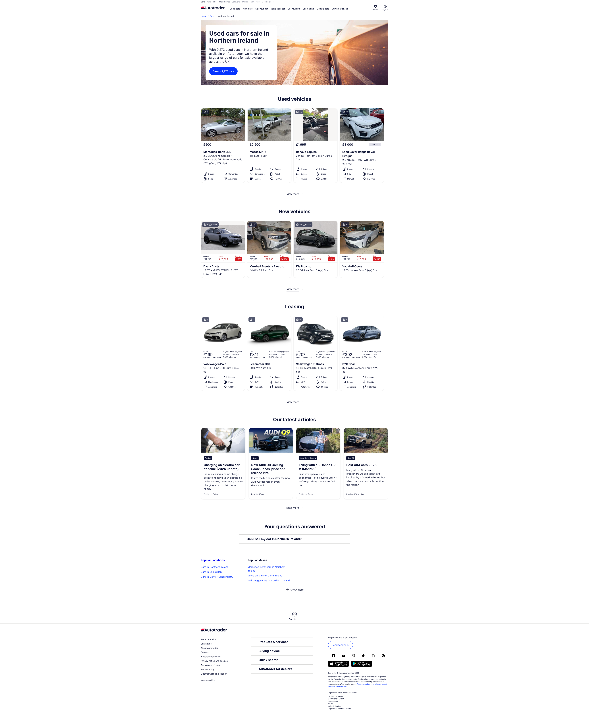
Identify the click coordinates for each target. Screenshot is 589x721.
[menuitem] (235, 9)
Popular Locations (213, 560)
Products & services (273, 642)
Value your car (278, 8)
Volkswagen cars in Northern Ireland (269, 580)
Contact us (206, 643)
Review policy (207, 669)
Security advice (208, 639)
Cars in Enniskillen (211, 571)
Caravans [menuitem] (236, 2)
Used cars (235, 8)
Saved (375, 9)
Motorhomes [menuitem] (224, 2)
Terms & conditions (210, 665)
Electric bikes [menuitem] (267, 2)
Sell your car (261, 8)
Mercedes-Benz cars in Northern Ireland (266, 568)
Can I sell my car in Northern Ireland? (274, 539)
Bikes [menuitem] (215, 2)
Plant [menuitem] (258, 2)
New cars (248, 8)
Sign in (385, 9)
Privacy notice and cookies (214, 661)
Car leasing (308, 8)
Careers (204, 652)
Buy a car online (340, 8)
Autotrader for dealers (275, 669)
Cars (212, 16)
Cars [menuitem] (203, 2)
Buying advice (269, 651)
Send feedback (340, 644)
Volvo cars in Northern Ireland (265, 575)
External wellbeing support (214, 673)
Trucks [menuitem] (245, 2)
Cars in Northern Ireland (215, 566)
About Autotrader (209, 648)
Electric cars (323, 8)
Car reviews (294, 8)
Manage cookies (208, 680)
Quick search (268, 660)
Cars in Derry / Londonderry (217, 576)
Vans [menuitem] (209, 2)
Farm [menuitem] (252, 2)
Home (203, 16)
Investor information (211, 656)
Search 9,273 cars (223, 71)
